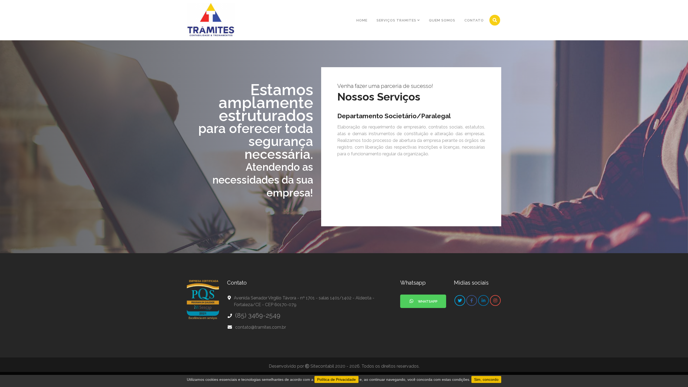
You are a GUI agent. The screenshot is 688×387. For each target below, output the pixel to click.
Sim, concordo (486, 379)
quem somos (442, 20)
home (361, 20)
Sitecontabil (322, 366)
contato (474, 20)
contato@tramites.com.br (260, 327)
